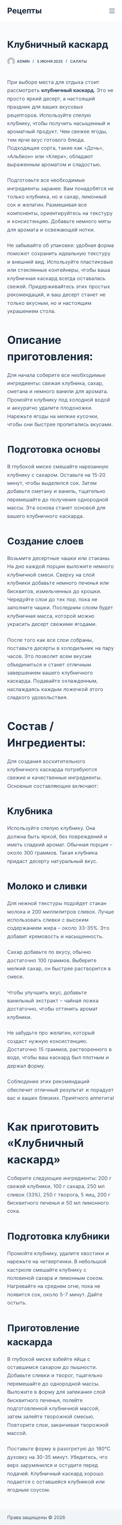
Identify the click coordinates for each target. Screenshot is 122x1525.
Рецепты (24, 10)
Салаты (78, 61)
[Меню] (112, 11)
